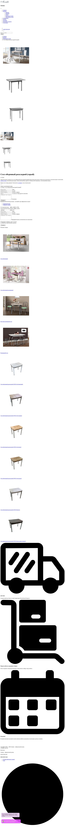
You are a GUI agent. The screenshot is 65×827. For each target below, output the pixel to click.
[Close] (1, 184)
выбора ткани (3, 180)
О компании (5, 18)
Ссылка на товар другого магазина (20, 193)
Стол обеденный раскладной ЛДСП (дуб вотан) (11, 447)
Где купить (5, 22)
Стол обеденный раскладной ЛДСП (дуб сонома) (11, 415)
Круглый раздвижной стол (6, 321)
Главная (4, 10)
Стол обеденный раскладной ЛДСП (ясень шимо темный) (13, 541)
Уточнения (14, 199)
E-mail (14, 190)
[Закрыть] (1, 8)
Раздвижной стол (4, 352)
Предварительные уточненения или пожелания (22, 219)
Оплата (4, 19)
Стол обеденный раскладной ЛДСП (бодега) (10, 509)
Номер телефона (16, 192)
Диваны (7, 12)
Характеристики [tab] (6, 203)
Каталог (5, 11)
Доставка (5, 20)
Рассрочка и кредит (7, 21)
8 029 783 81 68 (6, 29)
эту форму (20, 182)
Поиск (2, 34)
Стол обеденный (4, 258)
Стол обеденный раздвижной (7, 290)
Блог (4, 760)
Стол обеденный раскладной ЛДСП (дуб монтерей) (12, 384)
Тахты (7, 14)
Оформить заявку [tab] (7, 204)
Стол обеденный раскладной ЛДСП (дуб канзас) (11, 478)
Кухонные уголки (9, 15)
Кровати (7, 13)
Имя (13, 189)
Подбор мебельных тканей (9, 759)
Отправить (3, 200)
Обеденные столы (9, 17)
